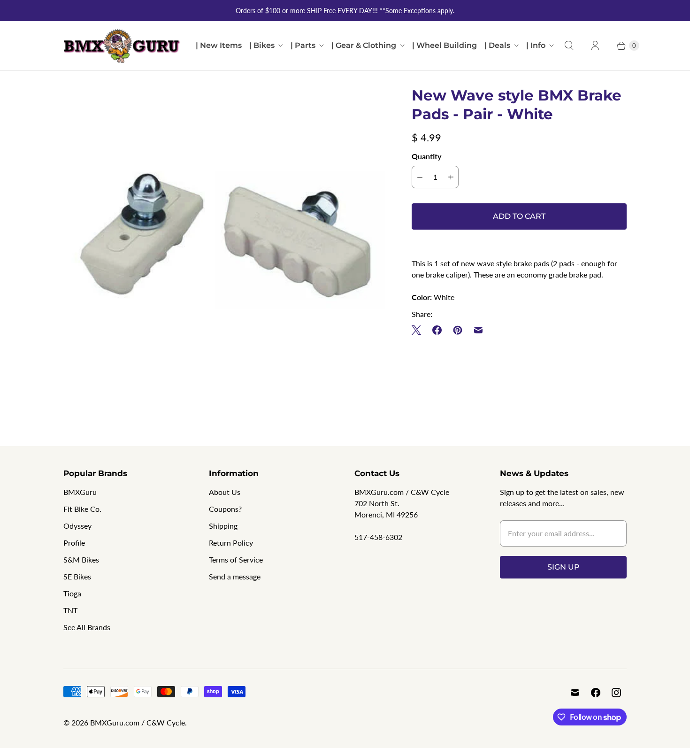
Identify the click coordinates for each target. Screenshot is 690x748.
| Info (535, 45)
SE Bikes (77, 576)
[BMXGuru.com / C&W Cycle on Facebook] (595, 692)
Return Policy (231, 542)
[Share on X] (419, 330)
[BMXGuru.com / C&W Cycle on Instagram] (616, 692)
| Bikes (262, 45)
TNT (70, 610)
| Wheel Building (444, 45)
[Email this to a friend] (478, 330)
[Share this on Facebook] (437, 330)
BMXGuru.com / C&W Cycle (137, 722)
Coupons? (225, 508)
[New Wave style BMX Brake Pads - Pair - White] (224, 247)
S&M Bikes (81, 559)
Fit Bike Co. (82, 508)
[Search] (569, 45)
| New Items (219, 45)
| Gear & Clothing (363, 45)
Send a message (235, 576)
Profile (74, 542)
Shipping (223, 525)
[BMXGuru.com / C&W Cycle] (122, 46)
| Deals (497, 45)
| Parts (303, 45)
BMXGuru (80, 491)
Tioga (72, 593)
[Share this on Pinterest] (457, 330)
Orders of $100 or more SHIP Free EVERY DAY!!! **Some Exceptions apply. (345, 11)
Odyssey (77, 525)
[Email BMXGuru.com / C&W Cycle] (575, 692)
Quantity (426, 156)
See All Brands (86, 627)
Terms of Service (236, 559)
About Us (224, 491)
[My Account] (595, 45)
